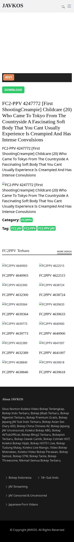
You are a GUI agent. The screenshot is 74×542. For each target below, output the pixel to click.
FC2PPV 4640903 (15, 275)
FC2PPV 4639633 (52, 314)
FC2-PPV (30, 228)
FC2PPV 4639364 (15, 314)
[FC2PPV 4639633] (51, 307)
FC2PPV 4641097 (52, 353)
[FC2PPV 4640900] (51, 326)
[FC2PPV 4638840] (14, 365)
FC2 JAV (16, 228)
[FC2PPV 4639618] (51, 365)
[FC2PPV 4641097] (51, 345)
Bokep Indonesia (19, 478)
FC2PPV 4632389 (15, 353)
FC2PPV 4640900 (52, 333)
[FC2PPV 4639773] (14, 326)
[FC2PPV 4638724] (51, 288)
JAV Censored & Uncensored (27, 495)
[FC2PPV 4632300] (14, 288)
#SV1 (8, 77)
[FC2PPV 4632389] (14, 345)
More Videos (64, 251)
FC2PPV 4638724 (52, 295)
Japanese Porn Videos (23, 504)
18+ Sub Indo (49, 478)
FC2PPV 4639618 (52, 372)
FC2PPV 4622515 (52, 275)
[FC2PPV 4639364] (14, 307)
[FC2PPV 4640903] (14, 268)
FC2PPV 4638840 (15, 372)
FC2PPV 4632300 (15, 295)
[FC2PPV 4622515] (51, 268)
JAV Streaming (18, 486)
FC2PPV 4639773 (15, 333)
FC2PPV (26, 220)
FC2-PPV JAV (46, 228)
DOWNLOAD (13, 90)
